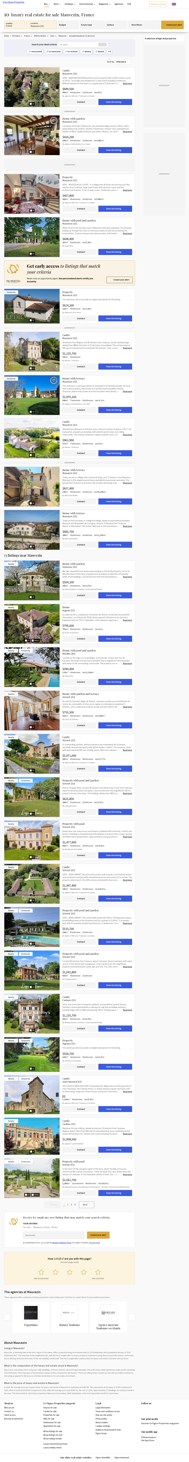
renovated (36, 51)
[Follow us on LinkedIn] (142, 1409)
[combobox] (123, 61)
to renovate (55, 51)
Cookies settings (102, 1426)
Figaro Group (101, 1433)
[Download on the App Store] (150, 1439)
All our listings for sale (52, 1431)
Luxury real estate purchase (55, 1444)
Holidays (69, 4)
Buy (46, 4)
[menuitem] (47, 4)
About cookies (101, 1422)
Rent (56, 4)
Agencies (118, 4)
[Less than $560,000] (64, 1096)
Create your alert (174, 24)
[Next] (132, 1317)
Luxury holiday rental (52, 1447)
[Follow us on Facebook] (153, 1409)
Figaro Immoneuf (121, 1457)
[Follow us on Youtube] (164, 1409)
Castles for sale (50, 1411)
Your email (30, 1235)
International (86, 4)
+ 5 (109, 51)
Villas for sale (48, 1418)
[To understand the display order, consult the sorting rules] (133, 62)
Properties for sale (51, 1415)
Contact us (9, 1411)
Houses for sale (50, 1407)
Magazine (103, 4)
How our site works (103, 1415)
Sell (129, 4)
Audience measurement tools (108, 1429)
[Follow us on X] (159, 1409)
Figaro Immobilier (103, 1457)
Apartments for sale (51, 1426)
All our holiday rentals (52, 1438)
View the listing (113, 102)
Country (9, 24)
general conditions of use (61, 1243)
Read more (127, 83)
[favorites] (179, 3)
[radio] (41, 1274)
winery (88, 51)
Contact (81, 102)
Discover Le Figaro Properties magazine (160, 1423)
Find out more (94, 1243)
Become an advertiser (13, 1418)
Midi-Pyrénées (40, 36)
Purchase (16, 36)
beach (101, 51)
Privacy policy (101, 1418)
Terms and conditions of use (107, 1411)
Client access (10, 1415)
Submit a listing (158, 4)
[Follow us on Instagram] (148, 1409)
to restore (72, 51)
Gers (52, 36)
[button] (69, 273)
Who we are (9, 1407)
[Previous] (7, 1317)
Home (6, 36)
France (27, 36)
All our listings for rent (52, 1435)
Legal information (103, 1407)
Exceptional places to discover (82, 36)
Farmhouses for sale (52, 1422)
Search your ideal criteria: (44, 44)
